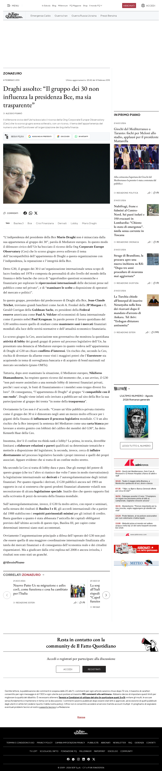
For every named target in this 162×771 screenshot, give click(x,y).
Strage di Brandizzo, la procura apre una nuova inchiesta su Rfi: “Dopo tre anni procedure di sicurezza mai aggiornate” (128, 265)
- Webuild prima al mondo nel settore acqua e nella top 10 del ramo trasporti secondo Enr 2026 (135, 525)
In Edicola (46, 5)
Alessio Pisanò (12, 113)
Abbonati (129, 5)
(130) (156, 332)
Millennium (63, 5)
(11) (83, 602)
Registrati (94, 669)
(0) (157, 192)
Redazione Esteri (24, 602)
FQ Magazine (75, 5)
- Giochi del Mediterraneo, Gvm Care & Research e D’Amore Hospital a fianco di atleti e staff (136, 473)
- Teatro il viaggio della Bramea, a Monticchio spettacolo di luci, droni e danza (134, 482)
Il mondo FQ (94, 5)
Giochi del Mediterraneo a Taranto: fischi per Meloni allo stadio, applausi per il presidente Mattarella (136, 135)
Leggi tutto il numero (136, 445)
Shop (85, 5)
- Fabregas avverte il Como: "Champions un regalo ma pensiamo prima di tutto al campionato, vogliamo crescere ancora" (135, 498)
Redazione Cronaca (126, 242)
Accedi (67, 669)
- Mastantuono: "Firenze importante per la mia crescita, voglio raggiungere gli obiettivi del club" (135, 508)
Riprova (81, 717)
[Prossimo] (106, 595)
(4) (157, 242)
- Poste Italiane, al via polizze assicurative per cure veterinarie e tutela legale (136, 517)
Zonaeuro (12, 73)
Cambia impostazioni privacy (70, 742)
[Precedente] (7, 595)
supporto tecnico (47, 706)
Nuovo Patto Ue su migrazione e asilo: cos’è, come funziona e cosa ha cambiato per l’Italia (40, 589)
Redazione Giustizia (126, 283)
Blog (54, 5)
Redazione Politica (126, 193)
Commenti (12, 213)
